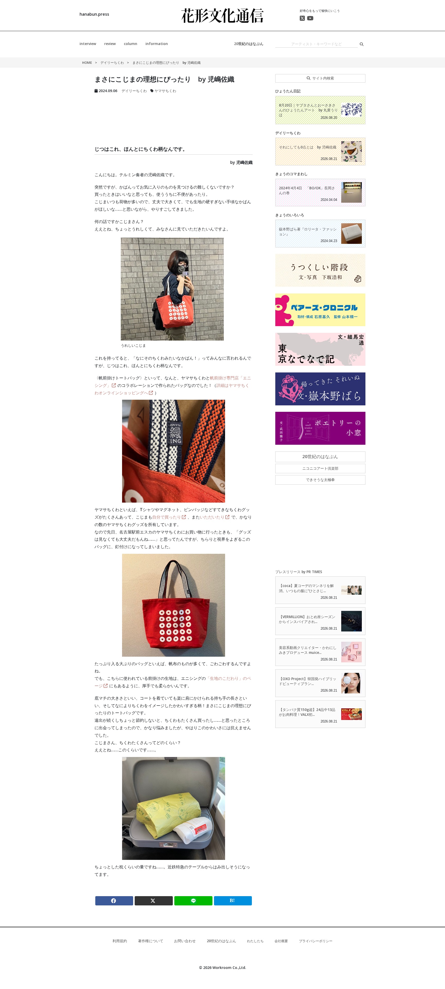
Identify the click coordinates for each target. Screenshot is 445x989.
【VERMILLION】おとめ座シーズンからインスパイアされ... (307, 619)
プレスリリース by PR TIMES (298, 571)
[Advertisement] (174, 113)
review (110, 43)
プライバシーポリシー (315, 941)
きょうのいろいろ (289, 214)
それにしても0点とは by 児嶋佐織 (307, 147)
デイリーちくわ (112, 62)
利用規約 (120, 940)
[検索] (361, 44)
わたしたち (255, 941)
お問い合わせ (185, 940)
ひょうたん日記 (288, 90)
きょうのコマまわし (291, 173)
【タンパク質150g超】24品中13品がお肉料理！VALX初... (307, 712)
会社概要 (281, 941)
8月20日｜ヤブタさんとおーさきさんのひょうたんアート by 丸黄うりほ (308, 110)
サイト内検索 (323, 78)
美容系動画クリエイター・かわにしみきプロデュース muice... (308, 650)
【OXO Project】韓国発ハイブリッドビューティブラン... (307, 681)
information (157, 43)
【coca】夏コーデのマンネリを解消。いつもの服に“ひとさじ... (306, 588)
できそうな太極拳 (320, 479)
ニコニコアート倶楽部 (320, 468)
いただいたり (212, 517)
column (130, 43)
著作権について (150, 940)
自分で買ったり (166, 517)
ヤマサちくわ (165, 90)
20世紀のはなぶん (248, 43)
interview (88, 43)
